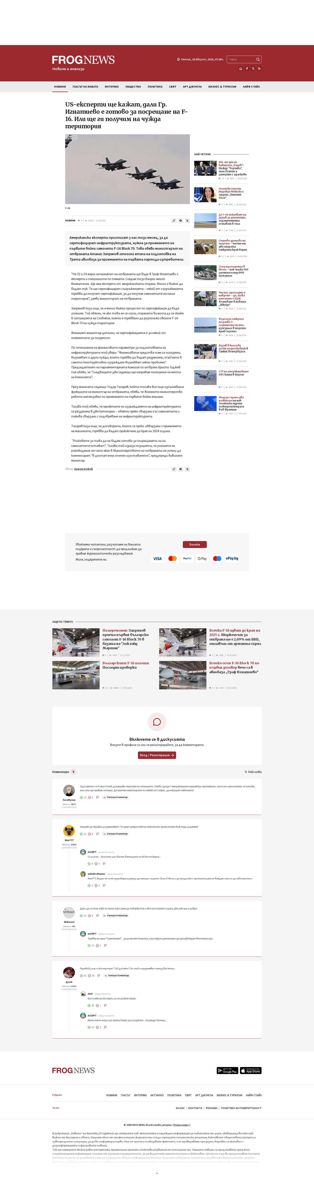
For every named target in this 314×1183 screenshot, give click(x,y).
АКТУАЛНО (157, 1095)
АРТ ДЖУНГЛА (204, 1095)
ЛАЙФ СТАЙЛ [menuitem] (251, 87)
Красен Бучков (83, 469)
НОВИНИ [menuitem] (60, 87)
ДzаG (69, 982)
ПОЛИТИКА (174, 1095)
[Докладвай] (97, 797)
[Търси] (258, 59)
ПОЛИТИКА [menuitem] (155, 87)
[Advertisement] (157, 22)
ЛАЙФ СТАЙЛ (254, 1095)
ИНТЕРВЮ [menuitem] (112, 87)
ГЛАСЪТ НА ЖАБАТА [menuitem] (85, 87)
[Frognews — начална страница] (73, 1070)
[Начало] (240, 68)
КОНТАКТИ (195, 1108)
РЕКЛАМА (211, 1108)
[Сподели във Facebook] (180, 220)
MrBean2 (69, 922)
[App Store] (251, 1070)
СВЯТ (188, 1095)
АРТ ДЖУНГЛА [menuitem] (192, 87)
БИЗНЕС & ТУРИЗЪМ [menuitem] (222, 87)
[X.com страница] (253, 68)
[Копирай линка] (173, 220)
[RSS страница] (259, 68)
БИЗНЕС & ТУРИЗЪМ (229, 1095)
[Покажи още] (157, 1173)
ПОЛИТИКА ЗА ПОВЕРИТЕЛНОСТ (241, 1108)
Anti (90, 994)
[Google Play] (227, 1070)
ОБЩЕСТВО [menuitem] (133, 87)
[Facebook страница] (247, 68)
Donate (195, 544)
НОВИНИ (70, 220)
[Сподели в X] (187, 220)
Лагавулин (69, 800)
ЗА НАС (180, 1108)
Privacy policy (181, 1125)
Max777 (69, 840)
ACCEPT (92, 852)
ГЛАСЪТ (125, 1095)
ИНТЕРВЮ (140, 1095)
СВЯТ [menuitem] (172, 87)
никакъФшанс (96, 874)
